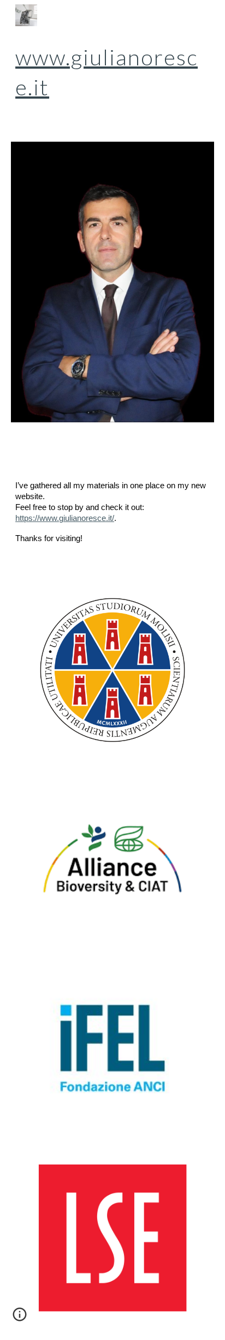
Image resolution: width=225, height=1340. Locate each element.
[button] (20, 1318)
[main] (112, 72)
